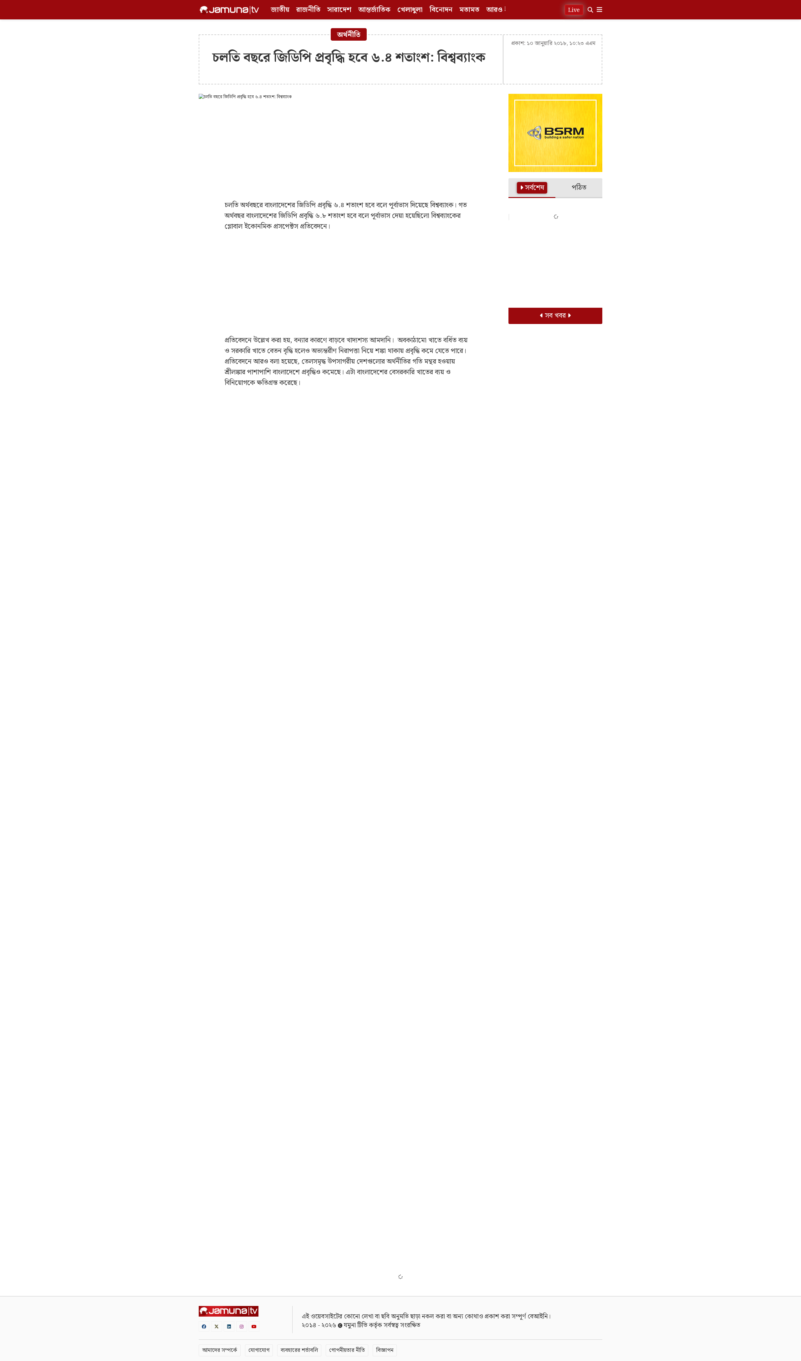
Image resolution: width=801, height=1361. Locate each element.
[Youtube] (254, 1326)
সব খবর (555, 315)
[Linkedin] (229, 1326)
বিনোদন (441, 10)
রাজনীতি (308, 10)
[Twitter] (216, 1326)
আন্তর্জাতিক (374, 10)
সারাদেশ (339, 10)
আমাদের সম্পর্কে (219, 1350)
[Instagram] (241, 1326)
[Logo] (229, 10)
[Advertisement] (349, 150)
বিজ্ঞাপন (384, 1350)
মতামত (469, 10)
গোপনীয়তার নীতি (347, 1350)
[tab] (531, 188)
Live (574, 10)
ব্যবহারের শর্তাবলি (299, 1350)
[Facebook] (204, 1326)
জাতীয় (280, 10)
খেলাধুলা (410, 10)
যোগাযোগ (258, 1350)
